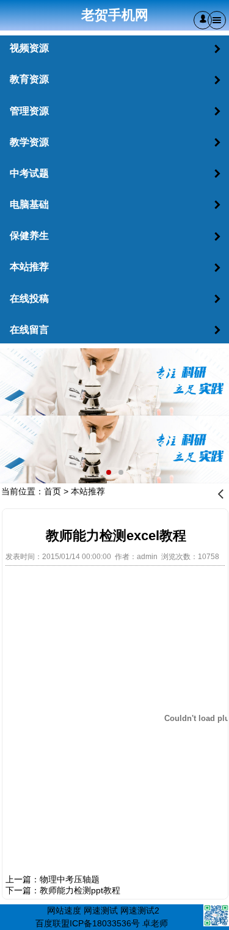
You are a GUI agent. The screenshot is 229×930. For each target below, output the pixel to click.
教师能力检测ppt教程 (80, 890)
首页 (52, 491)
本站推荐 (88, 491)
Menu (217, 20)
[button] (203, 20)
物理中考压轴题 (70, 879)
